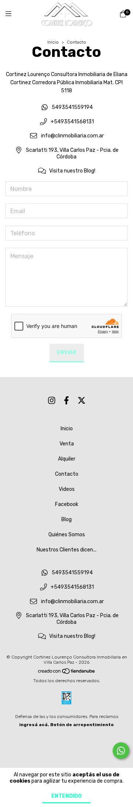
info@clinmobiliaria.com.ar (72, 136)
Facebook (66, 504)
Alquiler (66, 459)
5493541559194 (72, 108)
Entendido (66, 796)
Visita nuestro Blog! (72, 171)
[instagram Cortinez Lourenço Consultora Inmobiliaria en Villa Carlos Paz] (52, 400)
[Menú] (13, 14)
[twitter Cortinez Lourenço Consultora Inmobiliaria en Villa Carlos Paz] (82, 400)
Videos (67, 489)
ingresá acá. (34, 724)
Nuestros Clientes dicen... (66, 550)
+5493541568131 (72, 122)
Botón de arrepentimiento (82, 724)
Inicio (53, 42)
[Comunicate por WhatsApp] (121, 750)
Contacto (66, 474)
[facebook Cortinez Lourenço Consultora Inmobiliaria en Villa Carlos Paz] (66, 400)
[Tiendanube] (66, 672)
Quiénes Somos (66, 534)
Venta (66, 444)
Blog (66, 519)
